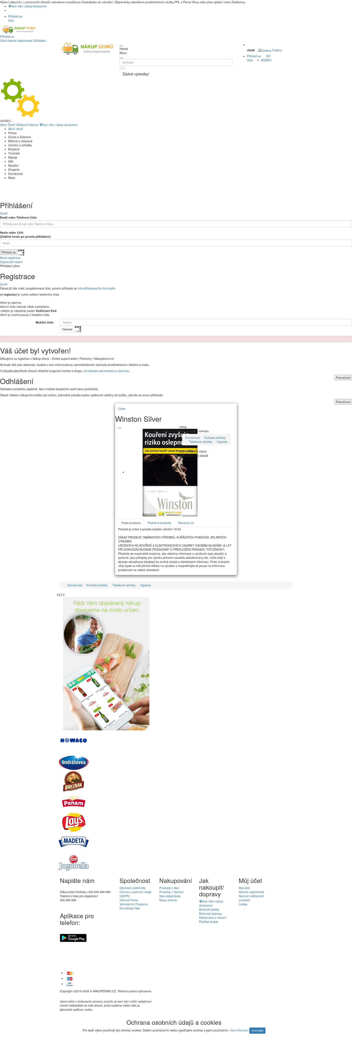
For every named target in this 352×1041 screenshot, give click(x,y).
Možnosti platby (209, 909)
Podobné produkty (159, 523)
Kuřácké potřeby (215, 438)
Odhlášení (39, 41)
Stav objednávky (169, 896)
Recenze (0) (186, 523)
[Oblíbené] (119, 428)
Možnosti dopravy (210, 913)
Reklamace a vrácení (212, 918)
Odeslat (67, 329)
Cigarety (222, 442)
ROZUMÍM (257, 1030)
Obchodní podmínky (133, 888)
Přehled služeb (208, 922)
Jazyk (251, 50)
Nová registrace (10, 258)
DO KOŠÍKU (266, 58)
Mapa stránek (168, 900)
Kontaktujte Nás (130, 908)
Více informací (239, 1030)
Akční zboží (15, 129)
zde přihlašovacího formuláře (96, 288)
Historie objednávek (19, 41)
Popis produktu (131, 523)
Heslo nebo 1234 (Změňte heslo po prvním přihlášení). (25, 234)
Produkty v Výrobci (171, 892)
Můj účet (244, 888)
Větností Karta (129, 900)
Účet (3, 41)
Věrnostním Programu (134, 904)
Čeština (276, 50)
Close (121, 408)
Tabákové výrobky (200, 442)
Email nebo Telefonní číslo (18, 217)
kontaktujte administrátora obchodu (106, 371)
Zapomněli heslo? (11, 262)
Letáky (243, 904)
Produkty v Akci (169, 888)
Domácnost (192, 438)
